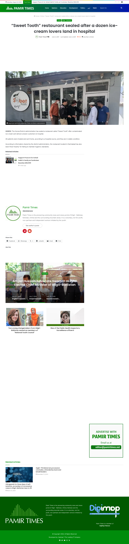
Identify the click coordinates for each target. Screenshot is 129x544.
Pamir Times (42, 37)
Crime (42, 16)
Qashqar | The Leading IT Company (69, 537)
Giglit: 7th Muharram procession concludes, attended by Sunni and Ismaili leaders (48, 470)
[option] (45, 283)
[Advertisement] (64, 56)
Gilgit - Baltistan (66, 20)
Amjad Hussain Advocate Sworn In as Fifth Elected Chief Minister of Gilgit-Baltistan (44, 283)
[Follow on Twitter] (47, 37)
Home (47, 8)
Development (73, 8)
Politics (83, 8)
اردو (89, 8)
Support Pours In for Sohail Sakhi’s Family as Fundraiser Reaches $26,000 (28, 160)
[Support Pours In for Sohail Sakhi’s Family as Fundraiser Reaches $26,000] (11, 160)
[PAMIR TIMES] (20, 8)
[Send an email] (48, 37)
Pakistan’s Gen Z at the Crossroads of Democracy (48, 2)
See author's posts (32, 225)
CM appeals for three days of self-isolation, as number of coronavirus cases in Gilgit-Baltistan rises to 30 (19, 486)
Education (63, 8)
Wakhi (95, 8)
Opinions (54, 8)
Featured (44, 273)
